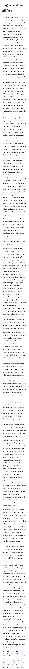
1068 (16, 653)
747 (9, 658)
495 (12, 653)
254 (3, 667)
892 (21, 665)
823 (17, 665)
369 (8, 660)
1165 (18, 658)
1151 (4, 658)
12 (7, 653)
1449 (4, 655)
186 (23, 662)
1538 (18, 655)
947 (3, 653)
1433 (13, 667)
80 (12, 651)
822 (3, 665)
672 (19, 662)
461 (21, 653)
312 (13, 658)
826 (14, 655)
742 (3, 651)
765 (23, 658)
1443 (4, 662)
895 (8, 665)
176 (18, 660)
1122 (8, 651)
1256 (9, 662)
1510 (23, 655)
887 (17, 651)
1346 (22, 667)
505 (3, 660)
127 (8, 667)
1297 (9, 655)
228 (25, 660)
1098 (13, 660)
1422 (14, 662)
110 (17, 667)
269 (12, 665)
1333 (21, 651)
